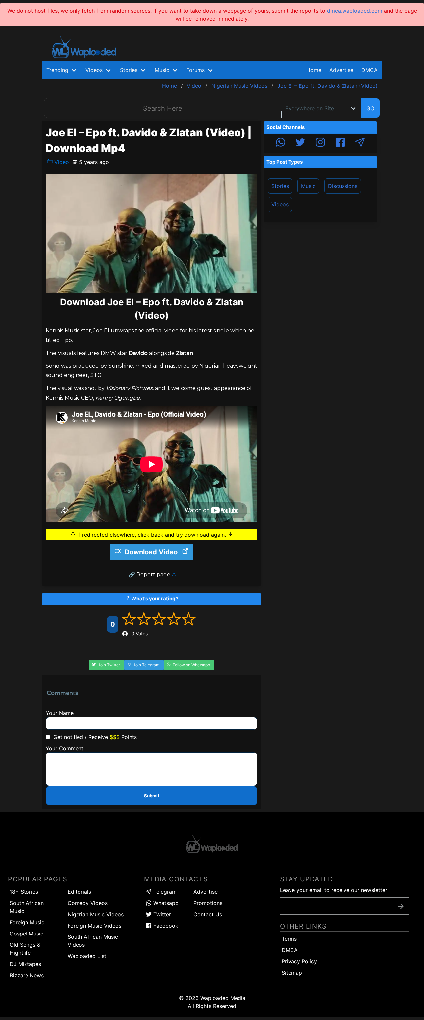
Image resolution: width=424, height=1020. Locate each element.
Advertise (205, 891)
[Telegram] (360, 143)
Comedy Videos (88, 903)
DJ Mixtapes (25, 964)
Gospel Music (26, 933)
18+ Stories (24, 891)
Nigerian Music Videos (96, 914)
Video (61, 162)
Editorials (79, 891)
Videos (280, 204)
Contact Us (207, 914)
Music (308, 186)
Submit (151, 795)
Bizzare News (27, 975)
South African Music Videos (93, 941)
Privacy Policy (299, 961)
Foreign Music (27, 922)
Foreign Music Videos (94, 925)
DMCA (369, 70)
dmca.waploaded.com (354, 10)
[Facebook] (340, 143)
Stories (280, 186)
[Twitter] (300, 143)
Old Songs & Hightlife (25, 948)
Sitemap (292, 972)
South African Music (27, 907)
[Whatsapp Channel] (281, 143)
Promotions (207, 903)
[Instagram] (320, 143)
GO (370, 108)
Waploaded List (87, 956)
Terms (289, 938)
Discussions (342, 186)
